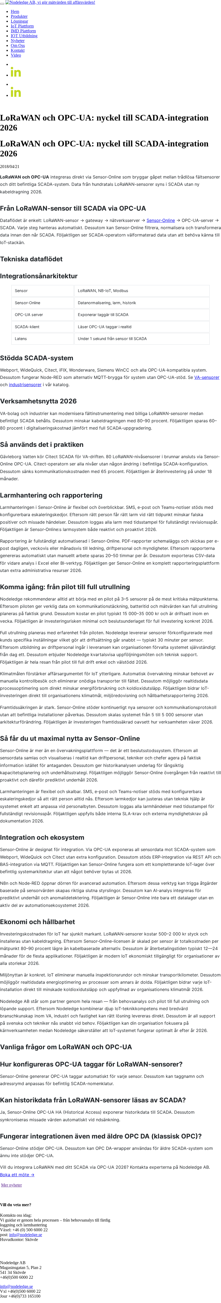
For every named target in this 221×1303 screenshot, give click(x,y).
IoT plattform (22, 26)
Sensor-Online (161, 220)
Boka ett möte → (17, 1174)
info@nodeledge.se (25, 1234)
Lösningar (19, 21)
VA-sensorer (206, 377)
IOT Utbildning (24, 35)
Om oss (18, 45)
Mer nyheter (11, 1185)
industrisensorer (25, 384)
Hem (15, 11)
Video (16, 55)
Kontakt (18, 50)
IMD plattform (23, 31)
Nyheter (18, 40)
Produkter (19, 16)
